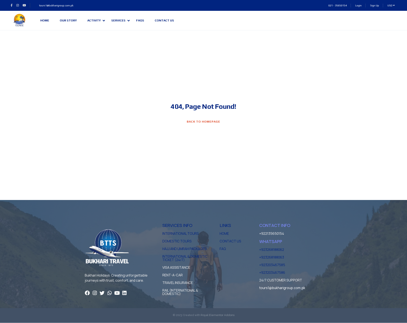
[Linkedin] (124, 293)
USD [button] (390, 5)
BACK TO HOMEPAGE (203, 121)
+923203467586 (272, 272)
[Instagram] (94, 293)
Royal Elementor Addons (217, 315)
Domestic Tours (177, 241)
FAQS (140, 20)
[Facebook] (87, 293)
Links (225, 225)
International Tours (180, 233)
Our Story (68, 20)
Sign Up (374, 5)
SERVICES (118, 20)
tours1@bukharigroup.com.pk (56, 5)
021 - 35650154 (337, 5)
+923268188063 (271, 257)
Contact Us (164, 20)
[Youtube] (116, 293)
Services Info (177, 225)
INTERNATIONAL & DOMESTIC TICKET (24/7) (185, 258)
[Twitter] (102, 293)
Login (358, 5)
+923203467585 (272, 265)
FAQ (223, 248)
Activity (94, 20)
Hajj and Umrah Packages (184, 248)
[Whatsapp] (109, 293)
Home (44, 20)
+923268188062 (271, 249)
